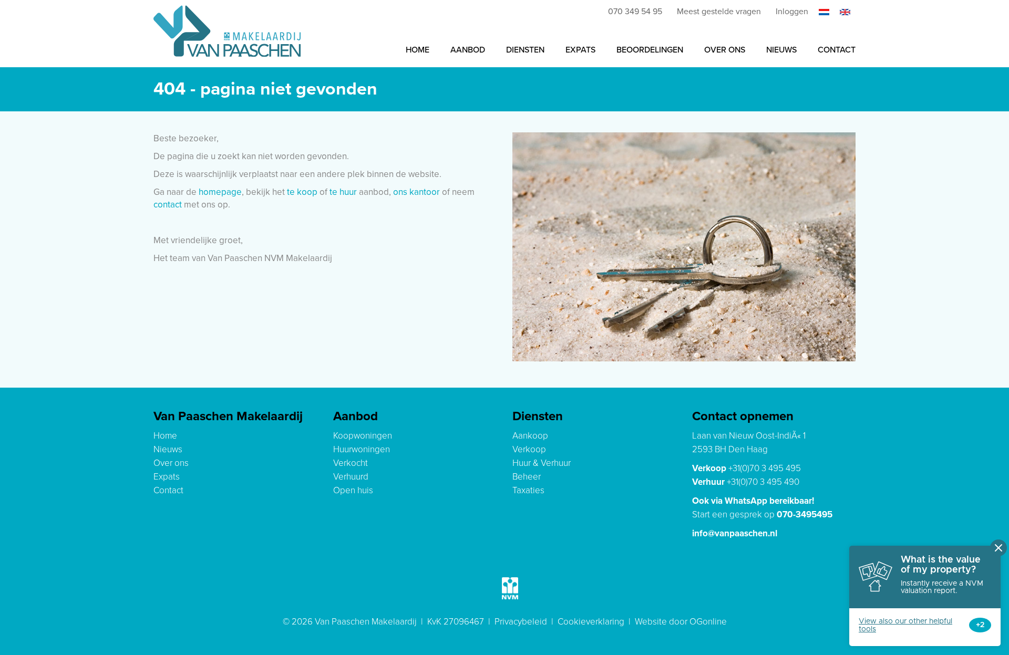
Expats (580, 50)
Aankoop (530, 435)
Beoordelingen (649, 50)
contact (167, 204)
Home (417, 50)
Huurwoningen (361, 449)
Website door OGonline (681, 621)
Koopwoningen (362, 435)
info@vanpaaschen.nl (734, 533)
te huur (343, 191)
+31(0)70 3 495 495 (764, 468)
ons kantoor (416, 191)
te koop (302, 191)
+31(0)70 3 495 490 (763, 481)
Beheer (526, 476)
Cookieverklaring (591, 621)
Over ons (724, 50)
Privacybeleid (521, 621)
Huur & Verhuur (541, 463)
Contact (837, 50)
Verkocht (350, 463)
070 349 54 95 (635, 11)
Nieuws (781, 50)
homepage (220, 191)
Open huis (353, 490)
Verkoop (529, 449)
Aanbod (467, 50)
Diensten (525, 50)
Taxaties (528, 490)
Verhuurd (350, 476)
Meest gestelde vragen (719, 11)
